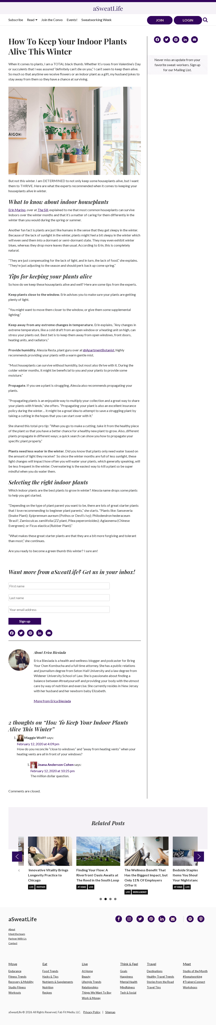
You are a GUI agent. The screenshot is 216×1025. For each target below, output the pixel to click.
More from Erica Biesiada (52, 701)
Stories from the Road (160, 982)
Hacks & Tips (50, 976)
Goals (123, 971)
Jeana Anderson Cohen (56, 764)
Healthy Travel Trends (160, 976)
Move (12, 964)
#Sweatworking (192, 976)
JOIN (160, 20)
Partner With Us (17, 938)
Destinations (154, 971)
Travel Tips (154, 987)
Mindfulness (127, 987)
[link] (205, 20)
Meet (187, 964)
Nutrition (47, 987)
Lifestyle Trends (91, 982)
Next (199, 857)
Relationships (90, 987)
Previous (17, 857)
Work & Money (140, 892)
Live (31, 887)
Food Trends (50, 971)
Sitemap (110, 1012)
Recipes (47, 992)
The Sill (43, 210)
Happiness (126, 976)
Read (31, 20)
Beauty (86, 976)
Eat (44, 964)
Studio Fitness (17, 987)
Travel (151, 964)
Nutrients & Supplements (57, 982)
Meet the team (16, 934)
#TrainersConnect (194, 982)
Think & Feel (129, 964)
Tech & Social (128, 992)
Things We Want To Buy (96, 992)
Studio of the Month (195, 971)
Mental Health (128, 982)
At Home (82, 887)
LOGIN (188, 20)
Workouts (14, 992)
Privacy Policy (91, 1012)
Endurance (14, 971)
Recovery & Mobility (21, 982)
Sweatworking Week (96, 20)
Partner (40, 887)
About (11, 929)
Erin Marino (17, 210)
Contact (12, 943)
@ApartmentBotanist (98, 350)
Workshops (190, 987)
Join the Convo (52, 20)
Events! (72, 20)
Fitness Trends (17, 976)
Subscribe (15, 20)
